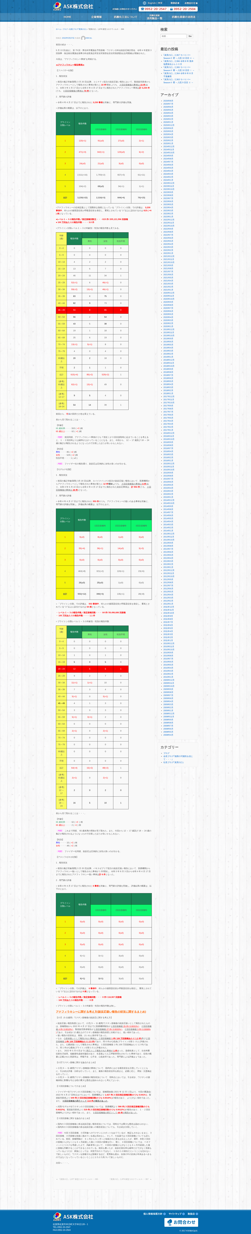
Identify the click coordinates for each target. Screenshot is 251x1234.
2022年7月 (168, 235)
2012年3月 (168, 598)
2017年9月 (168, 405)
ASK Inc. (89, 38)
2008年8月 (168, 723)
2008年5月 (168, 732)
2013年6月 (168, 552)
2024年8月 (168, 159)
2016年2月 (168, 457)
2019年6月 (168, 341)
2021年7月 (168, 271)
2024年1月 (168, 180)
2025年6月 (168, 128)
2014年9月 (168, 506)
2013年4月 (168, 558)
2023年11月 (168, 186)
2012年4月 (168, 594)
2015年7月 (168, 479)
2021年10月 (168, 262)
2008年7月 (168, 726)
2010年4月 (168, 668)
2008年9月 (168, 719)
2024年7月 (168, 162)
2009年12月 (168, 680)
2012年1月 (168, 604)
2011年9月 (168, 616)
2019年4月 (168, 348)
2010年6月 (168, 662)
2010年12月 (168, 643)
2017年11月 (168, 399)
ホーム (58, 29)
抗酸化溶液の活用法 (183, 16)
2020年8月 (168, 305)
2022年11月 (168, 223)
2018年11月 (168, 363)
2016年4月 (168, 451)
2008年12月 (168, 713)
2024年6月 (168, 165)
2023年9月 (168, 192)
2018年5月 (168, 381)
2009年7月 (168, 695)
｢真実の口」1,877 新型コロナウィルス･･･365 (78, 1179)
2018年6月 (168, 378)
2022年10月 (168, 226)
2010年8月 (168, 655)
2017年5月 (168, 418)
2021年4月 (168, 280)
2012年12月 (168, 570)
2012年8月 (168, 582)
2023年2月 (168, 213)
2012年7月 (168, 585)
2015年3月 (168, 491)
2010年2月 (168, 674)
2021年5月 (168, 277)
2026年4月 (168, 113)
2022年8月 (168, 232)
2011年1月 (168, 640)
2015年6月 (168, 482)
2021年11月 (168, 259)
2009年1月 (168, 710)
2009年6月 (168, 698)
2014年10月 (168, 503)
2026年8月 (168, 101)
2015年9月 (168, 473)
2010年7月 (168, 659)
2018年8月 (168, 372)
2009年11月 (168, 683)
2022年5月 (168, 241)
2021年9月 (168, 265)
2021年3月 (168, 284)
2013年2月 (168, 564)
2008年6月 (168, 729)
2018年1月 (168, 393)
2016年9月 (168, 442)
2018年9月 (168, 369)
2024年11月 (168, 149)
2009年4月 (168, 701)
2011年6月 (168, 625)
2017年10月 (168, 402)
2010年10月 (168, 649)
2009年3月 (168, 704)
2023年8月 (168, 195)
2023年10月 (168, 189)
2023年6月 (168, 201)
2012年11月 (168, 573)
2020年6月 (168, 311)
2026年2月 (168, 119)
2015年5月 (168, 485)
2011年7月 (168, 622)
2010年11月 (168, 646)
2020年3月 (168, 320)
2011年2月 (168, 637)
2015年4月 (168, 488)
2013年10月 (168, 540)
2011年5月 (168, 628)
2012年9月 (168, 579)
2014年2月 (168, 527)
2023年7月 (168, 198)
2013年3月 (168, 561)
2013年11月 (168, 537)
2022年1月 (168, 253)
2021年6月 (168, 274)
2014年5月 (168, 518)
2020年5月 (168, 314)
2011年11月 (168, 610)
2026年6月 (168, 107)
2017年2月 (168, 427)
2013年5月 (168, 555)
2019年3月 (168, 351)
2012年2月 (168, 601)
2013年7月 (168, 549)
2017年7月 (168, 412)
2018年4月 (168, 384)
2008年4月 (168, 735)
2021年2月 (168, 287)
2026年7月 (168, 104)
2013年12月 (168, 534)
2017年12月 (168, 396)
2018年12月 (168, 360)
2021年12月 (168, 256)
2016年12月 (168, 433)
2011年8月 (168, 619)
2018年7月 (168, 375)
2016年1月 (168, 460)
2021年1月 (168, 290)
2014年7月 (168, 512)
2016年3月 (168, 454)
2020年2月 (168, 323)
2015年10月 (168, 469)
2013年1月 (168, 567)
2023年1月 (168, 216)
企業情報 (96, 16)
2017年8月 (168, 409)
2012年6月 (168, 588)
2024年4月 (168, 171)
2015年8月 (168, 476)
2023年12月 (168, 183)
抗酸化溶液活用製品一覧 (154, 16)
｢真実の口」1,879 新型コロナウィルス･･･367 (129, 1179)
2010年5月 (168, 665)
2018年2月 (168, 390)
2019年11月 (168, 332)
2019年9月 (168, 338)
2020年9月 (168, 302)
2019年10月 (168, 335)
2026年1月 (168, 122)
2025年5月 (168, 131)
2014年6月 (168, 515)
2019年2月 (168, 354)
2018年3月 (168, 387)
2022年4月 (168, 244)
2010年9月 (168, 652)
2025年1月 (168, 143)
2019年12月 (168, 329)
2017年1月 (168, 430)
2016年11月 (168, 436)
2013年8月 (168, 546)
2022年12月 (168, 219)
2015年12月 (168, 463)
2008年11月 (168, 716)
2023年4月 (168, 207)
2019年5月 (168, 344)
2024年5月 (168, 168)
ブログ (65, 29)
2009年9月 (168, 689)
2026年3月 (168, 116)
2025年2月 (168, 140)
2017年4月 (168, 421)
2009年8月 (168, 692)
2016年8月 (168, 445)
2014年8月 (168, 509)
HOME (67, 16)
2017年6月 (168, 415)
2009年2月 (168, 707)
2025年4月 (168, 134)
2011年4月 (168, 631)
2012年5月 (168, 591)
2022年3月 (168, 247)
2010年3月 (168, 671)
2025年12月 (168, 125)
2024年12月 (168, 146)
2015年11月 (168, 466)
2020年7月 (168, 308)
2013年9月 (168, 543)
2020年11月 (168, 296)
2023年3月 (168, 210)
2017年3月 (168, 424)
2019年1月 (168, 357)
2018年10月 (168, 366)
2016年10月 (168, 439)
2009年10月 (168, 686)
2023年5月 (168, 204)
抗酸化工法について (125, 16)
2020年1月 (168, 326)
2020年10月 (168, 299)
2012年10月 (168, 576)
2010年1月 (168, 677)
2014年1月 (168, 530)
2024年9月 (168, 155)
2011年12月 (168, 607)
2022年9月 (168, 229)
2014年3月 (168, 524)
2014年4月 (168, 521)
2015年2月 (168, 494)
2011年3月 (168, 634)
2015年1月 (168, 497)
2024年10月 (168, 152)
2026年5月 (168, 110)
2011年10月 (168, 613)
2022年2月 (168, 250)
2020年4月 (168, 317)
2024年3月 (168, 174)
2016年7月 (168, 448)
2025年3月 (168, 137)
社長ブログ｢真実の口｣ (78, 29)
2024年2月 (168, 177)
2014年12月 (168, 500)
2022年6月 (168, 238)
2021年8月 (168, 268)
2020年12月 (168, 293)
